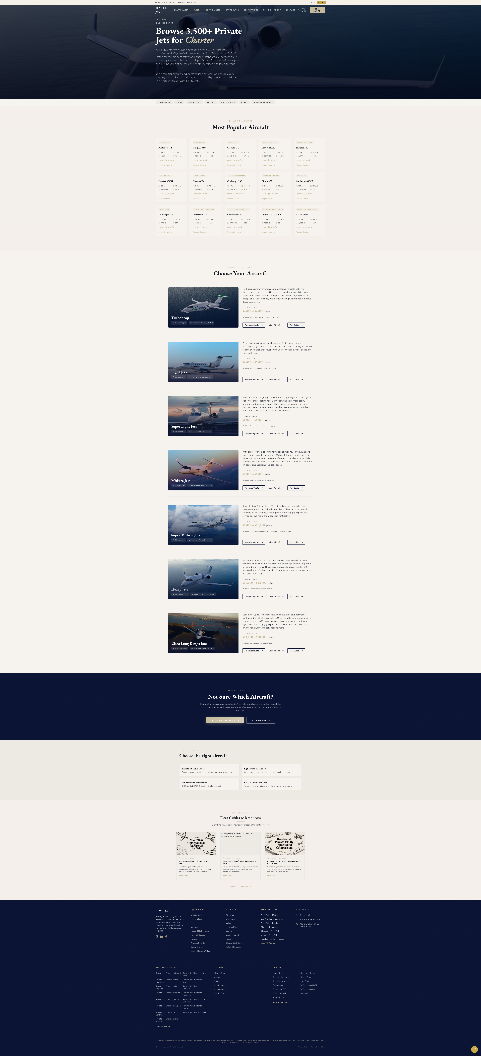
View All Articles (239, 886)
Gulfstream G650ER (308, 985)
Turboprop (164, 102)
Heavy (244, 102)
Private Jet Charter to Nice (194, 1012)
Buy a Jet (195, 927)
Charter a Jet (181, 10)
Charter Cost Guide (234, 943)
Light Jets (304, 981)
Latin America (220, 989)
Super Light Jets (280, 981)
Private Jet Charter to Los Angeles (167, 987)
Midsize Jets (305, 977)
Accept (321, 2)
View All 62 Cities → (165, 1026)
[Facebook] (166, 936)
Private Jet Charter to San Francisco (167, 1020)
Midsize (211, 102)
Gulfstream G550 (307, 989)
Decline (312, 2)
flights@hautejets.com (310, 919)
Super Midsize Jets (281, 977)
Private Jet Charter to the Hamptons (167, 981)
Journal (229, 931)
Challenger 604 (279, 993)
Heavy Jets (277, 973)
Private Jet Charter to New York (195, 974)
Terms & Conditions (318, 1047)
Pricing (267, 10)
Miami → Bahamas (269, 927)
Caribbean (218, 977)
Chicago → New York (270, 931)
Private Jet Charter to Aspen (168, 1006)
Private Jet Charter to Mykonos (192, 994)
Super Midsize (228, 102)
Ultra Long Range (263, 102)
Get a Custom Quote (223, 720)
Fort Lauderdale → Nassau (272, 939)
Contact (290, 10)
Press (228, 939)
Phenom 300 (278, 997)
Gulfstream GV (279, 989)
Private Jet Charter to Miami (168, 973)
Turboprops (278, 985)
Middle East (219, 993)
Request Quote (252, 325)
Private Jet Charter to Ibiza (167, 999)
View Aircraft (274, 325)
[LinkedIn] (161, 936)
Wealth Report (232, 935)
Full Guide (294, 325)
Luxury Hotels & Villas (200, 951)
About (277, 10)
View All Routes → (269, 943)
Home (158, 19)
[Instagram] (157, 936)
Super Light (194, 102)
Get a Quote (316, 10)
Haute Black (232, 10)
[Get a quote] (474, 1049)
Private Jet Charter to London (192, 987)
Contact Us (302, 909)
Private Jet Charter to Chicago (192, 1007)
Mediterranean (220, 985)
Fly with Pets (231, 927)
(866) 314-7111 (263, 720)
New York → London (270, 923)
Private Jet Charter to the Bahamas (194, 1000)
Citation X (304, 993)
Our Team (230, 919)
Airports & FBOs (198, 943)
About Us (230, 915)
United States (220, 973)
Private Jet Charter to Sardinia (165, 1013)
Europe (217, 981)
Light (179, 102)
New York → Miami (269, 915)
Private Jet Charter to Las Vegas (194, 981)
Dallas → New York (269, 935)
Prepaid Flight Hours (200, 931)
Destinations (251, 10)
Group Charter (212, 10)
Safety (229, 923)
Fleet (196, 10)
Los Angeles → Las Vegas (272, 919)
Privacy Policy (303, 1047)
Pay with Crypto (198, 935)
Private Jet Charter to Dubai (168, 993)
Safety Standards (233, 947)
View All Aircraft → (281, 1002)
